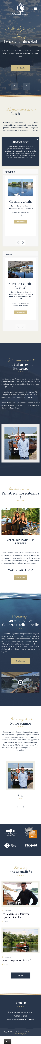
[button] (18, 242)
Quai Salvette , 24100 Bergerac (21, 1012)
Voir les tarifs (20, 577)
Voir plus (20, 975)
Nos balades (20, 661)
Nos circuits (22, 72)
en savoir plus (21, 221)
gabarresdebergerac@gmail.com (21, 1019)
